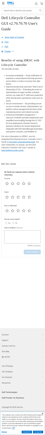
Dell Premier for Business (13, 398)
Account (5, 335)
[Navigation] (3, 3)
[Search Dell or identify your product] (40, 10)
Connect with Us (8, 346)
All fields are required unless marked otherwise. (19, 173)
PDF (6, 47)
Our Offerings (7, 366)
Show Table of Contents (14, 37)
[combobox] (22, 10)
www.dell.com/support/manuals (22, 142)
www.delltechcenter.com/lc (12, 150)
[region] (22, 107)
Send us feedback (13, 228)
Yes (9, 223)
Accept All (38, 432)
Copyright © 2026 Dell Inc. (12, 407)
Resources (6, 383)
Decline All (26, 432)
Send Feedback (32, 252)
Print (6, 42)
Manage (4, 432)
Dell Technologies (9, 392)
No (16, 223)
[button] (36, 3)
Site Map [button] (5, 351)
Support (5, 340)
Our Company (7, 372)
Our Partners (7, 377)
